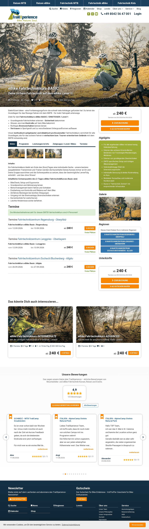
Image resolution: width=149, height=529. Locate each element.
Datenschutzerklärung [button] (71, 525)
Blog (139, 8)
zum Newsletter (18, 499)
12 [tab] (85, 474)
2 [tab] (65, 474)
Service (129, 8)
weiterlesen (43, 449)
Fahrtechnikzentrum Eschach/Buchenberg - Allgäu (45, 258)
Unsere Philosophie (105, 512)
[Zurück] (6, 437)
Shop (99, 8)
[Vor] (143, 437)
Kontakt (101, 517)
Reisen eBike (43, 3)
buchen (90, 228)
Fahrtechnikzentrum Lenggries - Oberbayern (42, 238)
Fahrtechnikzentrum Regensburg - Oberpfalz (42, 219)
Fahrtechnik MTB (69, 3)
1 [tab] (63, 474)
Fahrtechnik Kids (127, 3)
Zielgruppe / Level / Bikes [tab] (64, 144)
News (65, 8)
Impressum (103, 519)
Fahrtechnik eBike (98, 3)
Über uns (117, 8)
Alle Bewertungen (90, 405)
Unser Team (103, 509)
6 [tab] (73, 474)
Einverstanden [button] (137, 525)
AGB (123, 514)
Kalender (89, 8)
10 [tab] (81, 474)
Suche (54, 8)
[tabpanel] (29, 438)
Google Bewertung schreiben (66, 405)
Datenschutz (126, 517)
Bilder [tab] (12, 144)
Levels (107, 8)
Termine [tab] (83, 144)
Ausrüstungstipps (128, 509)
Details (66, 353)
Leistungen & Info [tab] (40, 144)
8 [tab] (77, 474)
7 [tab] (75, 474)
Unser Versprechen (105, 514)
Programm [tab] (24, 144)
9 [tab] (79, 474)
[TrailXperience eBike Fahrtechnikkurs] (16, 153)
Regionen (76, 8)
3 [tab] (67, 474)
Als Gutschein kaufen (120, 129)
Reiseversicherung (128, 512)
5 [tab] (71, 474)
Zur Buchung (120, 123)
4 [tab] (69, 474)
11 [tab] (83, 474)
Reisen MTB (19, 3)
